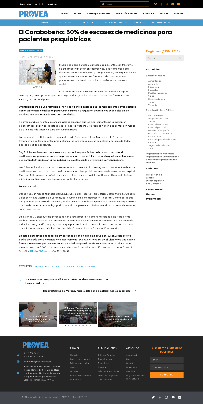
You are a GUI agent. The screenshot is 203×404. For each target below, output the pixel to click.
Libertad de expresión (159, 124)
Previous (21, 314)
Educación (153, 86)
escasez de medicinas (86, 266)
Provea (77, 13)
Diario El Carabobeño (43, 251)
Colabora (148, 13)
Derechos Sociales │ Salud (31, 50)
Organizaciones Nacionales (160, 153)
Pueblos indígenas (157, 92)
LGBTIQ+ (150, 177)
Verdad (39, 4)
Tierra (151, 101)
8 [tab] (90, 325)
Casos (138, 23)
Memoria (25, 4)
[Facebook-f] (161, 4)
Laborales (153, 89)
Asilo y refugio (155, 115)
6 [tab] (83, 325)
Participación (155, 136)
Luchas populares (155, 180)
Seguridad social (156, 98)
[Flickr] (178, 4)
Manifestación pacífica (159, 130)
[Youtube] (172, 4)
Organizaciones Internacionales (162, 156)
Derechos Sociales (155, 75)
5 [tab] (79, 325)
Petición (152, 142)
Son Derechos (153, 183)
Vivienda (152, 104)
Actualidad (40, 23)
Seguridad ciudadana (159, 145)
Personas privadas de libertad (163, 139)
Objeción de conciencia (160, 133)
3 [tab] (72, 325)
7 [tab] (86, 325)
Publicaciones (114, 23)
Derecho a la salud (65, 266)
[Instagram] (167, 4)
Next (134, 314)
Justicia (52, 4)
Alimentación (155, 80)
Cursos (150, 194)
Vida (150, 148)
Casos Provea (154, 189)
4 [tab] (75, 325)
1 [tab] (65, 325)
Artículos (64, 23)
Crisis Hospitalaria (44, 266)
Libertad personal (157, 127)
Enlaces (164, 13)
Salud (151, 95)
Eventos (178, 13)
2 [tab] (68, 325)
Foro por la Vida (154, 174)
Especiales (88, 23)
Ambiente (153, 83)
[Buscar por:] (165, 58)
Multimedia (159, 23)
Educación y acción (126, 13)
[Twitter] (155, 4)
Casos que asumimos (98, 13)
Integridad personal (158, 118)
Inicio (64, 13)
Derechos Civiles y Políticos (160, 109)
